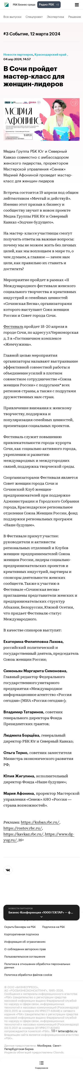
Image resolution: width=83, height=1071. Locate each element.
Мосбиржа (44, 1045)
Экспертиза (55, 16)
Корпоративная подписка (21, 934)
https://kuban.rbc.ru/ (40, 823)
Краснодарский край (50, 54)
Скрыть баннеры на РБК (20, 926)
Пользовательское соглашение (24, 956)
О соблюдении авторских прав (25, 949)
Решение (74, 16)
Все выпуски (12, 16)
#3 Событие (15, 34)
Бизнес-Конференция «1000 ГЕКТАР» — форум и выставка (41, 912)
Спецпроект (34, 16)
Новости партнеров (18, 54)
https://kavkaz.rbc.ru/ (23, 834)
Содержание (41, 1067)
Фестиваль (13, 327)
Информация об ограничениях (25, 941)
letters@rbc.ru (67, 1031)
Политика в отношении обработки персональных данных (37, 965)
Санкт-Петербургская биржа (33, 1047)
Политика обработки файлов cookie (28, 974)
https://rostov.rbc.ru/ (22, 829)
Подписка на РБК (53, 926)
